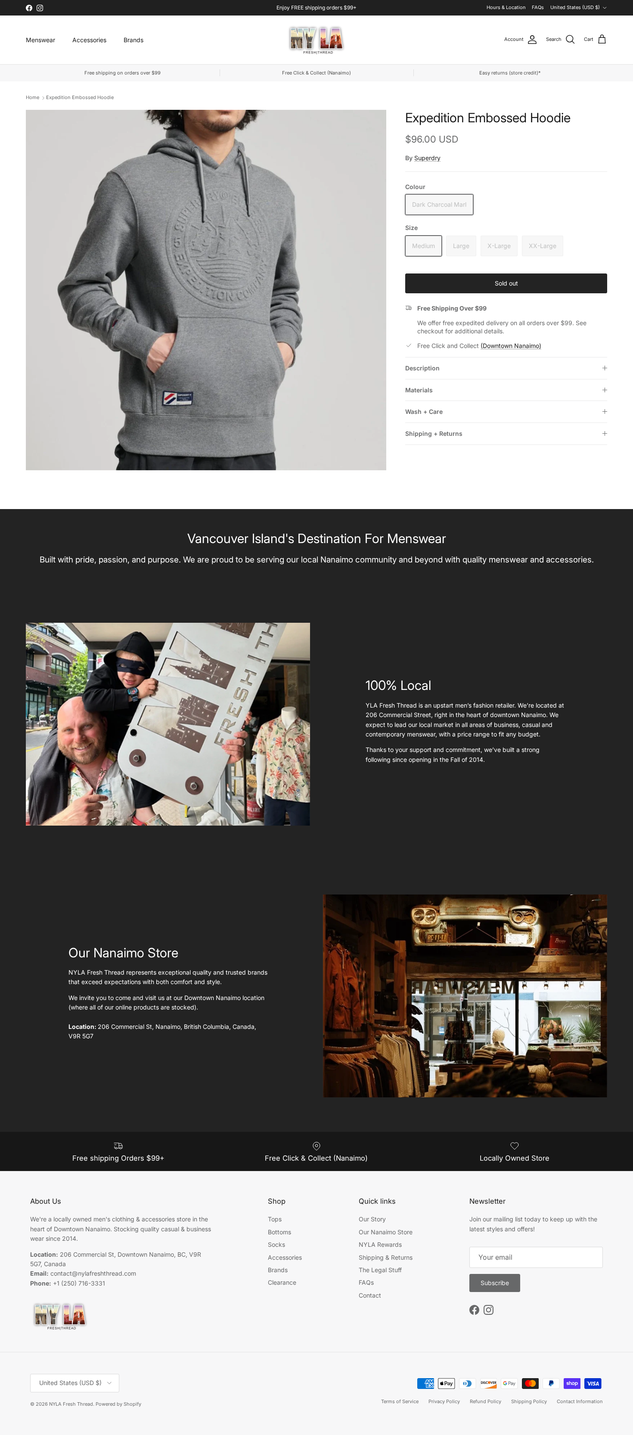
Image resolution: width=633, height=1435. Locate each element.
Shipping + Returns (433, 433)
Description (422, 368)
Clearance (282, 1282)
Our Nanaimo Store (386, 1232)
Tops (275, 1219)
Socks (276, 1244)
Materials (419, 390)
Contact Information (580, 1401)
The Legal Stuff (380, 1269)
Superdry (427, 158)
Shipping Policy (529, 1401)
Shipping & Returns (386, 1257)
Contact (370, 1295)
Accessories (89, 39)
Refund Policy (485, 1401)
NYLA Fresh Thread (71, 1404)
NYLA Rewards (380, 1244)
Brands (133, 39)
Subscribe (495, 1282)
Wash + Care (424, 411)
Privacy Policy (444, 1401)
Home (32, 97)
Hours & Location (506, 7)
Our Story (372, 1219)
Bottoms (279, 1232)
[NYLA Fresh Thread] (316, 40)
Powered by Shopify (118, 1404)
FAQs (538, 7)
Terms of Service (400, 1401)
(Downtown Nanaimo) (511, 345)
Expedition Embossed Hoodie (80, 97)
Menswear (40, 39)
